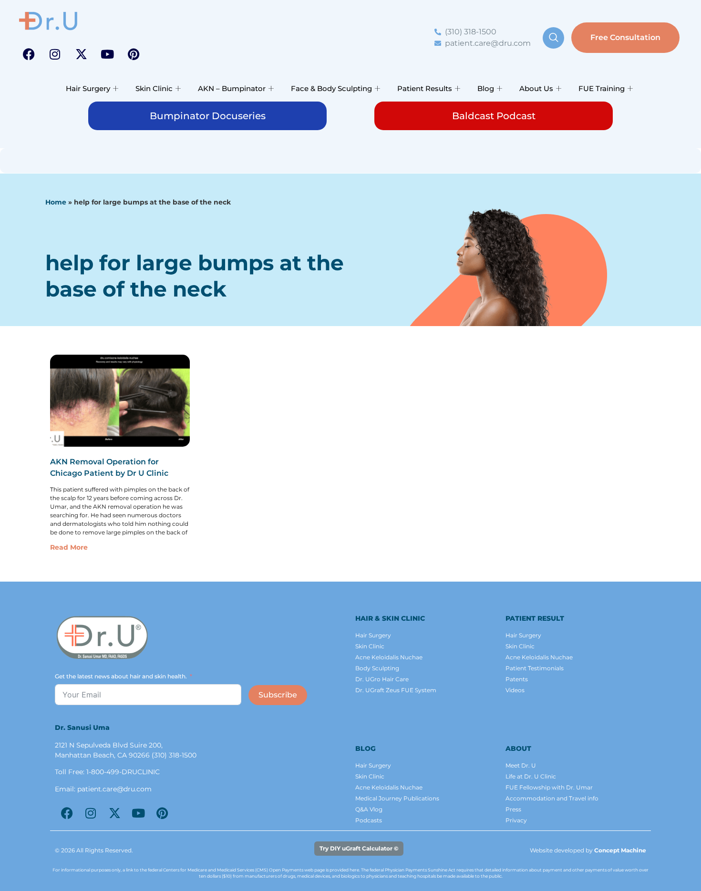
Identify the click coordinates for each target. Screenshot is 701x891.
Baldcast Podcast (494, 116)
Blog (485, 88)
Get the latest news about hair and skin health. (121, 676)
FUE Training (601, 88)
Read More (69, 547)
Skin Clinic (154, 88)
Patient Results (424, 88)
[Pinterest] (133, 54)
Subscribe (277, 694)
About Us (536, 88)
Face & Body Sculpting (331, 88)
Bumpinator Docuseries (208, 116)
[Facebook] (29, 54)
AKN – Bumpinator (232, 88)
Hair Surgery (88, 88)
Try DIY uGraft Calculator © (359, 848)
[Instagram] (55, 54)
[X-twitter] (81, 54)
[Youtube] (107, 54)
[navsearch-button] (553, 38)
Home (55, 202)
